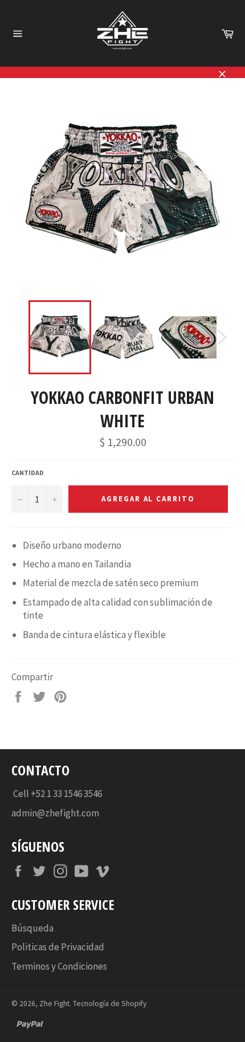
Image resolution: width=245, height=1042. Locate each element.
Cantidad (27, 472)
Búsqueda (32, 928)
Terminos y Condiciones (59, 966)
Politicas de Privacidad (57, 947)
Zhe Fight (54, 1003)
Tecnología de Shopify (109, 1003)
